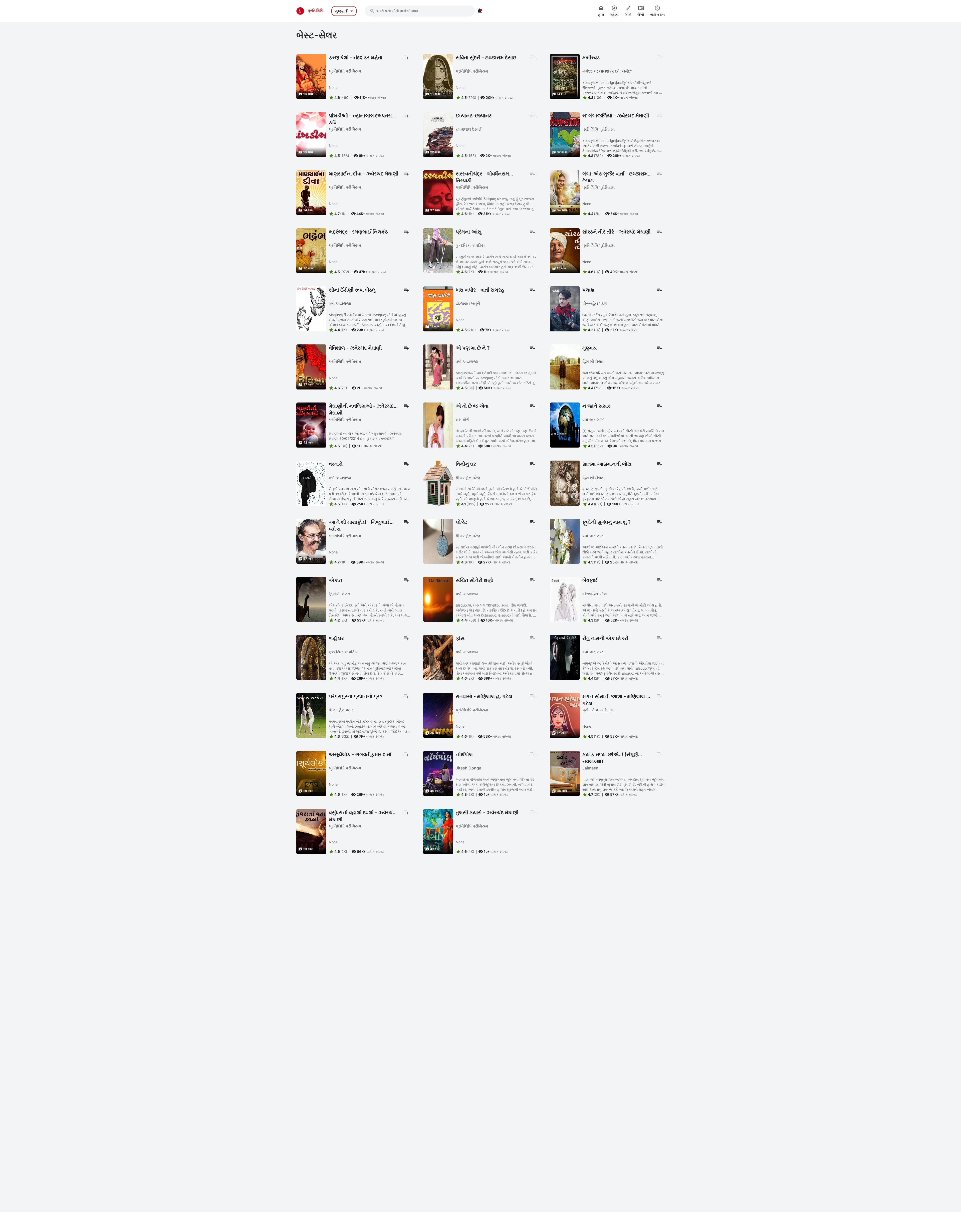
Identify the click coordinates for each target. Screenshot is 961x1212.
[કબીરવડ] (565, 76)
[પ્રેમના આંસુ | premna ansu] (438, 250)
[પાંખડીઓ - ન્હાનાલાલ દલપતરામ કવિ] (311, 134)
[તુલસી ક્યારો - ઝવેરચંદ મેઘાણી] (438, 831)
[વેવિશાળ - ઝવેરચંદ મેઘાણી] (311, 366)
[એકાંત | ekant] (311, 598)
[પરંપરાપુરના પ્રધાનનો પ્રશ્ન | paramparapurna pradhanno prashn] (311, 714)
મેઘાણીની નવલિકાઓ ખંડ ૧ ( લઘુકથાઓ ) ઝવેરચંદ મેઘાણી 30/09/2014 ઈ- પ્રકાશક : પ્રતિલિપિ (365, 436)
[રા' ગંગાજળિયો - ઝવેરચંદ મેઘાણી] (565, 134)
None (333, 87)
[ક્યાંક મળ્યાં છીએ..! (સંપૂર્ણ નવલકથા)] (565, 772)
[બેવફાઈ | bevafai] (565, 598)
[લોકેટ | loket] (438, 540)
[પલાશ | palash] (565, 308)
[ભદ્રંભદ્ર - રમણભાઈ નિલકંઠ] (311, 250)
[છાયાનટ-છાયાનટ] (438, 134)
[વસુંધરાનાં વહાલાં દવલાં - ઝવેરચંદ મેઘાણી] (311, 831)
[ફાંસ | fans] (438, 656)
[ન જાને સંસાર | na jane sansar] (565, 424)
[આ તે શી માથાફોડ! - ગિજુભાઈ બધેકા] (311, 540)
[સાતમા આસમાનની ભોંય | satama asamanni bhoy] (565, 482)
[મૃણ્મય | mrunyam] (565, 366)
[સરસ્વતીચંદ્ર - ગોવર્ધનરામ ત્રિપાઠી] (438, 192)
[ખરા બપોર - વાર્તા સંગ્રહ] (438, 308)
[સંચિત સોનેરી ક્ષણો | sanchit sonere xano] (438, 598)
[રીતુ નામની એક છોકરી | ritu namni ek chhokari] (565, 656)
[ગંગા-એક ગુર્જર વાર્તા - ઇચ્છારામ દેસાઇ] (565, 192)
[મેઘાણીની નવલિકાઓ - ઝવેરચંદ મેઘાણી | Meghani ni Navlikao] (311, 424)
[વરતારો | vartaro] (311, 482)
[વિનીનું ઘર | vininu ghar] (438, 482)
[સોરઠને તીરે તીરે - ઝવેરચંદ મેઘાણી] (565, 250)
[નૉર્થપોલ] (438, 772)
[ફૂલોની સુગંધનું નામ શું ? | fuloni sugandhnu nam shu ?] (565, 540)
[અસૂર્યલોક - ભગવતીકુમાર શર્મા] (311, 772)
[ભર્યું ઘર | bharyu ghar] (311, 656)
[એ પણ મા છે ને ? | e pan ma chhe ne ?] (438, 366)
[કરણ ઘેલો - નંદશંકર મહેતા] (311, 76)
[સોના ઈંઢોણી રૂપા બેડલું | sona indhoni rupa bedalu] (311, 308)
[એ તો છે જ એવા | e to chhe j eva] (438, 424)
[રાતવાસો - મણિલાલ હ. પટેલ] (438, 714)
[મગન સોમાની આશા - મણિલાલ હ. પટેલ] (565, 714)
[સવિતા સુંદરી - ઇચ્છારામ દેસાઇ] (438, 76)
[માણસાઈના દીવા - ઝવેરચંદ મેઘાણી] (311, 192)
